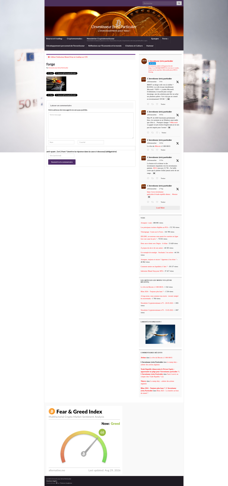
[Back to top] (223, 481)
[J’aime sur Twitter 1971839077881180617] (157, 202)
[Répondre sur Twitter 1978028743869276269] (148, 150)
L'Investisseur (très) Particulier (114, 26)
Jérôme (143, 358)
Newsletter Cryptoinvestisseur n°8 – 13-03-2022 (157, 310)
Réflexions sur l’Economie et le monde (104, 46)
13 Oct (161, 160)
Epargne (155, 38)
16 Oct (161, 115)
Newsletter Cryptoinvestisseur (117, 39)
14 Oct (161, 143)
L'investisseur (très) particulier (159, 79)
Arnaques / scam (146, 223)
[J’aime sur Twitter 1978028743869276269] (157, 150)
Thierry (143, 381)
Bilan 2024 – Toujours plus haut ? (152, 291)
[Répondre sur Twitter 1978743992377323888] (148, 133)
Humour (150, 46)
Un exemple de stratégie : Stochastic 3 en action (157, 252)
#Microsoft (174, 122)
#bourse (174, 194)
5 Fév (160, 81)
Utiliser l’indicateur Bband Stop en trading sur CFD (69, 57)
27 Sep (161, 189)
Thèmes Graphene (66, 483)
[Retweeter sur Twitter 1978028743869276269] (153, 150)
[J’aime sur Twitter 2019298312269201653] (157, 104)
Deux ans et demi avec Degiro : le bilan (154, 243)
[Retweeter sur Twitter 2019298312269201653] (153, 104)
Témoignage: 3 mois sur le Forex (152, 232)
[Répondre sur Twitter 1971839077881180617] (148, 202)
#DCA (155, 168)
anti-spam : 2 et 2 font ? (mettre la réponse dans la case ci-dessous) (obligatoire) (81, 151)
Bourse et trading (54, 38)
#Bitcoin (157, 146)
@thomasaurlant (151, 81)
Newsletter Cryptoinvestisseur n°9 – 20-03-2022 (157, 303)
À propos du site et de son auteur (152, 248)
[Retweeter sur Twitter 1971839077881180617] (153, 202)
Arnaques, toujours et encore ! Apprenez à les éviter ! (159, 259)
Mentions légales (51, 481)
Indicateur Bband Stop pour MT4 (152, 271)
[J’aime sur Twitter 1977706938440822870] (157, 178)
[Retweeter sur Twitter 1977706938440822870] (153, 178)
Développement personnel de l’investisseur (65, 46)
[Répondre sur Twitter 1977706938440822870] (148, 178)
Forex (165, 38)
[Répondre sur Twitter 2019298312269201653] (148, 104)
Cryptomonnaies (74, 38)
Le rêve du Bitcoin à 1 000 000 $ (152, 287)
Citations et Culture (134, 46)
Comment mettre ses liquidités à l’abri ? (154, 266)
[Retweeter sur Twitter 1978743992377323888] (153, 133)
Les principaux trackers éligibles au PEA (154, 227)
